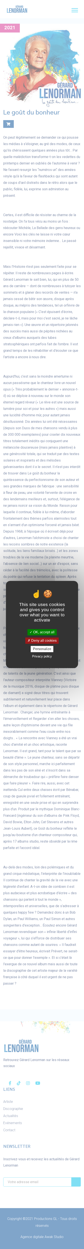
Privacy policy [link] (42, 656)
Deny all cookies (43, 640)
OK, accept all (43, 632)
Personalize (42, 649)
